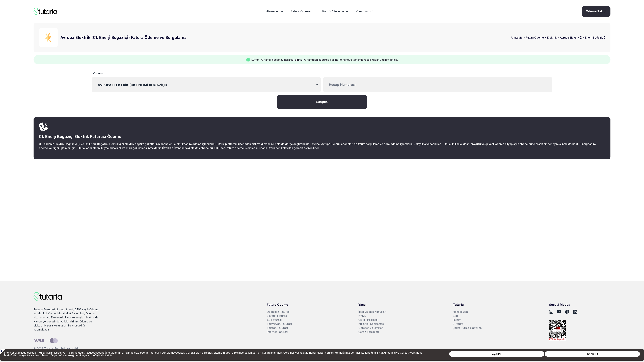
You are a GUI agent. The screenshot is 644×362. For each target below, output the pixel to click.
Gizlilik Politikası (368, 319)
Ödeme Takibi (596, 11)
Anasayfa (517, 37)
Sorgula (322, 102)
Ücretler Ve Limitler (370, 327)
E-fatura (458, 323)
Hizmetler (272, 11)
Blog (456, 315)
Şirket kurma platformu (467, 327)
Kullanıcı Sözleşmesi (371, 323)
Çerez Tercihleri (368, 332)
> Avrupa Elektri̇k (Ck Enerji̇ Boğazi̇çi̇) (581, 37)
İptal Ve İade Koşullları (372, 311)
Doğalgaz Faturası (278, 311)
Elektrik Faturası (277, 315)
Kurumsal (362, 11)
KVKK (362, 315)
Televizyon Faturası (279, 323)
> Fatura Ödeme (534, 37)
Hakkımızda (460, 311)
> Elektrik (551, 37)
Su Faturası (274, 319)
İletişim (457, 319)
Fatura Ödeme (300, 11)
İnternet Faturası (277, 332)
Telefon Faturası (277, 327)
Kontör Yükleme (333, 11)
